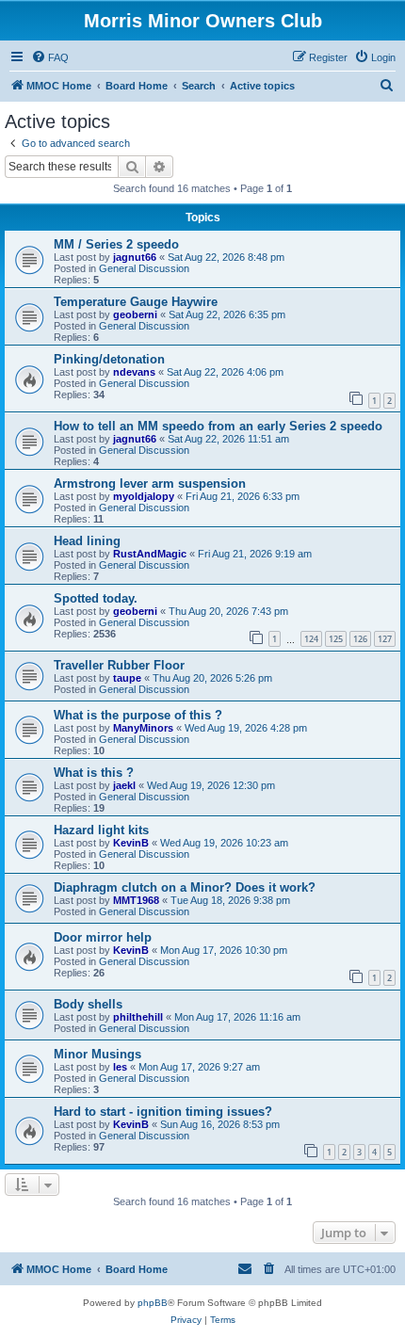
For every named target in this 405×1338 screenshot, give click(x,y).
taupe (127, 678)
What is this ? (94, 773)
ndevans (134, 372)
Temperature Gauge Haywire (136, 302)
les (120, 1066)
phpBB (153, 1303)
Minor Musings (97, 1054)
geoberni (135, 314)
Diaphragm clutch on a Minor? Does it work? (185, 887)
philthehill (138, 1017)
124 (311, 639)
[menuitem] (50, 57)
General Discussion (144, 268)
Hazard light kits (101, 830)
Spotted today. (96, 598)
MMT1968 (136, 900)
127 (385, 639)
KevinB (131, 842)
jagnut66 (134, 257)
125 (336, 639)
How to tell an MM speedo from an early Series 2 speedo (218, 426)
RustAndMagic (149, 553)
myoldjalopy (143, 496)
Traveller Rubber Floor (119, 665)
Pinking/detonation (109, 359)
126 (360, 639)
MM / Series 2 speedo (116, 244)
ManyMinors (143, 727)
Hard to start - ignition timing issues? (163, 1111)
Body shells (88, 1004)
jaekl (124, 785)
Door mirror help (103, 937)
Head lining (87, 541)
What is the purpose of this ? (138, 715)
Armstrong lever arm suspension (150, 483)
